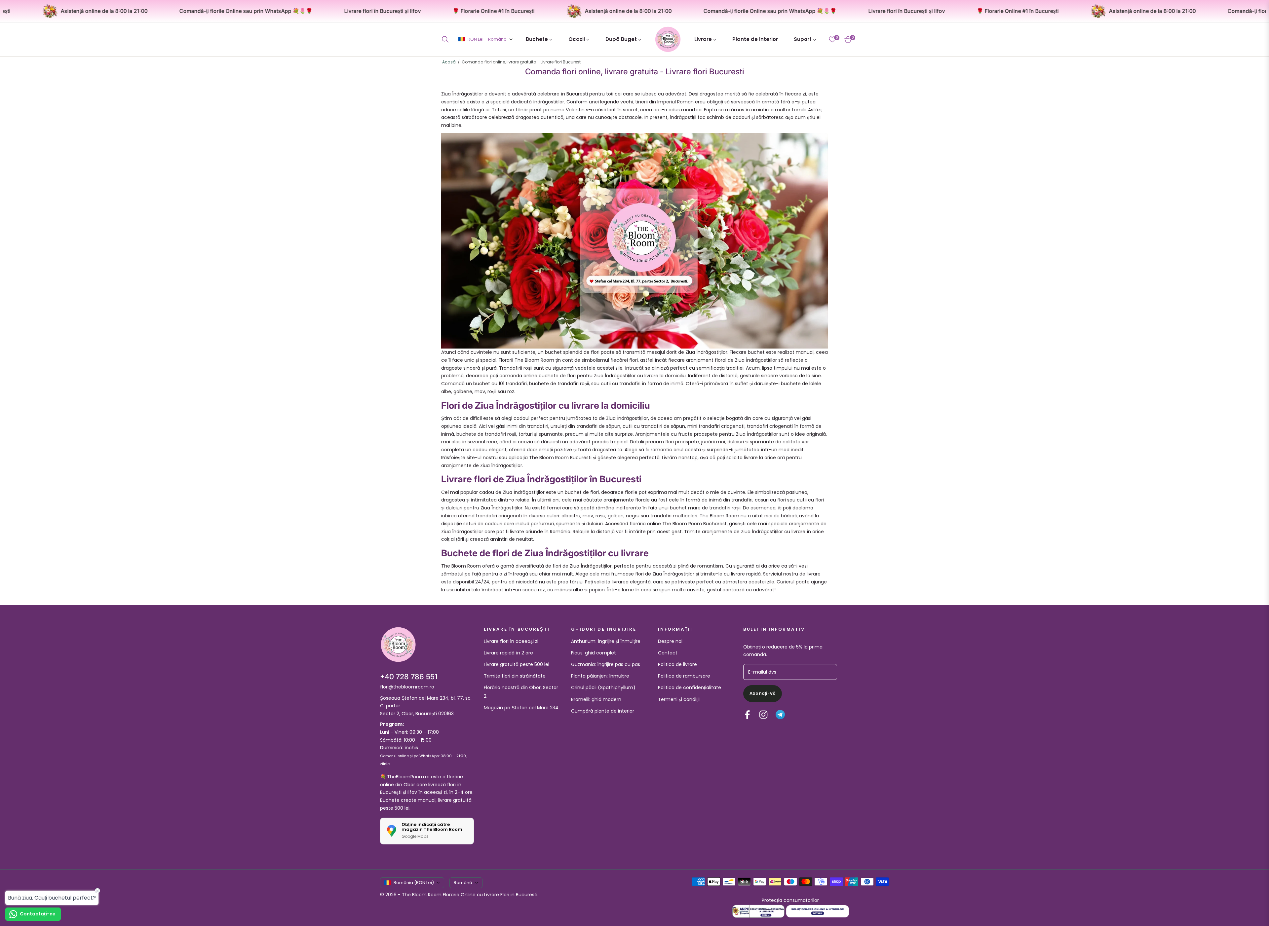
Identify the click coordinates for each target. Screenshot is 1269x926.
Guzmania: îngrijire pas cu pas (605, 664)
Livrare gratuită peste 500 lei (516, 664)
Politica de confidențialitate (689, 687)
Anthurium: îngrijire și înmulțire (605, 641)
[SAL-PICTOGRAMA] (759, 910)
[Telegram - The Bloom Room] (780, 714)
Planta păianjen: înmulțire (600, 676)
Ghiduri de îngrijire (603, 629)
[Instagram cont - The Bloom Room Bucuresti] (763, 714)
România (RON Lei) (414, 882)
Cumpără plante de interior (602, 711)
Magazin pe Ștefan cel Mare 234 (521, 707)
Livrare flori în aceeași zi (511, 641)
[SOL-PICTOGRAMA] (817, 910)
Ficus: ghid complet (593, 652)
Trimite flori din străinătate (515, 676)
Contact (667, 652)
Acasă (449, 62)
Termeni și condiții (679, 699)
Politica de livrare (677, 664)
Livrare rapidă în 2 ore (508, 652)
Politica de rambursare (684, 676)
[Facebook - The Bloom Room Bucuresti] (747, 714)
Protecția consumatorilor (790, 900)
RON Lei (475, 39)
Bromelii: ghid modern (596, 699)
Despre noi (670, 641)
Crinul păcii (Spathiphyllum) (603, 687)
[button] (447, 39)
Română (497, 39)
